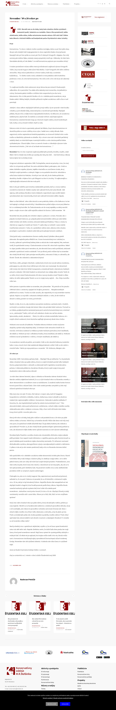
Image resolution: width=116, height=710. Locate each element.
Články (43, 689)
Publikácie (66, 4)
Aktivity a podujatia (37, 4)
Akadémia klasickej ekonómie (86, 683)
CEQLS (79, 689)
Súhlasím (65, 704)
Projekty (76, 4)
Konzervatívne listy (83, 674)
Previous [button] (83, 453)
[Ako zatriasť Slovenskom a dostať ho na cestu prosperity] (40, 608)
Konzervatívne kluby (47, 682)
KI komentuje (45, 677)
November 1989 (17, 565)
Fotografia (86, 201)
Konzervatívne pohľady (84, 677)
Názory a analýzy (53, 4)
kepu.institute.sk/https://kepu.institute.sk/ (91, 273)
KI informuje (45, 671)
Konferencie (45, 680)
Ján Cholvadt (68, 629)
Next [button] (105, 453)
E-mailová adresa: (86, 147)
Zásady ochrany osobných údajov (63, 698)
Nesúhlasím (52, 704)
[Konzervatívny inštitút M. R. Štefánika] (13, 5)
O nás (24, 4)
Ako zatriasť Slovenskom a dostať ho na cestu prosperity (39, 621)
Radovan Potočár (37, 21)
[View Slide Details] (98, 453)
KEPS (79, 686)
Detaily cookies (47, 698)
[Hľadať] (109, 3)
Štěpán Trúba (44, 627)
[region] (94, 453)
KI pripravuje (45, 674)
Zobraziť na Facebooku (86, 204)
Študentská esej (14, 21)
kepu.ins (89, 242)
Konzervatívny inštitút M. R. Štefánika (94, 171)
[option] (15, 618)
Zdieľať (94, 204)
